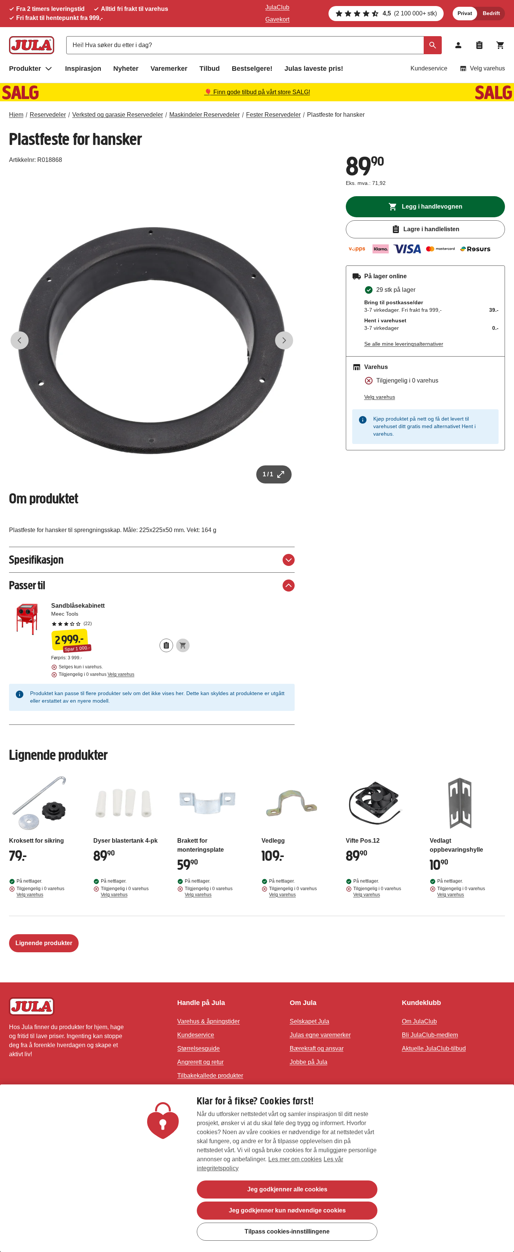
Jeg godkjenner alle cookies (287, 1189)
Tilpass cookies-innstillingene (287, 1231)
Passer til (27, 585)
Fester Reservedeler (273, 114)
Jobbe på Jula (308, 1062)
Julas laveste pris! (313, 68)
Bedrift (491, 13)
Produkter (25, 68)
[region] (257, 1168)
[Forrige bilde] (20, 340)
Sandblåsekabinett (120, 614)
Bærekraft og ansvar (317, 1048)
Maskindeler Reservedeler (204, 114)
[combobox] (254, 45)
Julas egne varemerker (320, 1035)
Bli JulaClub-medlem (430, 1035)
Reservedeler (48, 114)
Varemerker (169, 68)
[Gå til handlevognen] (500, 45)
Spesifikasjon (36, 560)
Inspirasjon (83, 68)
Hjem (16, 114)
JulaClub (277, 7)
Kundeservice (429, 68)
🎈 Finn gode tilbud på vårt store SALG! (257, 92)
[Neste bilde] (284, 340)
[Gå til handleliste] (479, 45)
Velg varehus (487, 68)
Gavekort (277, 19)
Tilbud (209, 68)
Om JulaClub (419, 1021)
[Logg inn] (458, 45)
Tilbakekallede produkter (210, 1075)
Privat (465, 13)
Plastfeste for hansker (336, 114)
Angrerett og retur (200, 1062)
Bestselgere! (252, 68)
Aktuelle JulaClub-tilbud (434, 1048)
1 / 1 (268, 474)
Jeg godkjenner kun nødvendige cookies (287, 1210)
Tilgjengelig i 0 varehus (96, 674)
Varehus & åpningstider (208, 1021)
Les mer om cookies (295, 1159)
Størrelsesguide (198, 1048)
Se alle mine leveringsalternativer (403, 344)
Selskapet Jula (309, 1021)
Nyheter (125, 68)
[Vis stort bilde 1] (152, 340)
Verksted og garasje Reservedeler (117, 114)
